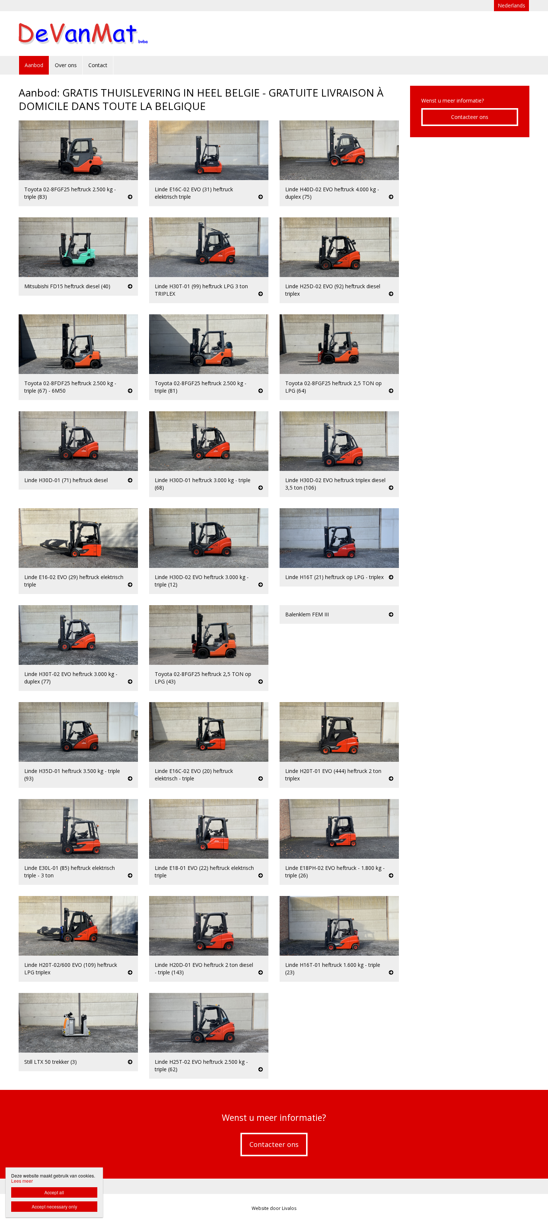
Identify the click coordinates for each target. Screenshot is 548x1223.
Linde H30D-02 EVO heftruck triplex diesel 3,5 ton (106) (335, 484)
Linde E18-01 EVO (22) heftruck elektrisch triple (204, 871)
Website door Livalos (274, 1208)
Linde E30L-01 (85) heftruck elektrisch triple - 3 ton (69, 871)
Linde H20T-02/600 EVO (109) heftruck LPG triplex (70, 968)
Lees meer (22, 1181)
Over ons (66, 65)
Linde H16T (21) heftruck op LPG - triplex (334, 577)
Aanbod (34, 65)
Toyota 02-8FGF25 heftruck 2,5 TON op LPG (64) (333, 387)
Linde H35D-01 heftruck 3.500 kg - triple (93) (72, 774)
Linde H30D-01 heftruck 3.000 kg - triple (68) (203, 484)
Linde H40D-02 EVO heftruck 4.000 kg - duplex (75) (332, 193)
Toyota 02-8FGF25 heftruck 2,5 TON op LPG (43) (203, 677)
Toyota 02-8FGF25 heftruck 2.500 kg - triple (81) (200, 387)
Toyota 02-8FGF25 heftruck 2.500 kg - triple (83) (70, 193)
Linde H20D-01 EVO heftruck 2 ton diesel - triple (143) (204, 968)
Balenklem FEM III (307, 614)
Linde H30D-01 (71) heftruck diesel (66, 480)
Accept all (54, 1192)
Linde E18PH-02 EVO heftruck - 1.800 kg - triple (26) (335, 871)
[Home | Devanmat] (94, 33)
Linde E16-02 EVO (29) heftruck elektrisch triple (73, 580)
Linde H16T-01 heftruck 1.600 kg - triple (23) (332, 968)
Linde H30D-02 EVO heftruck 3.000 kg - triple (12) (202, 580)
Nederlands (511, 5)
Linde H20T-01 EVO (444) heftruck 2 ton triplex (333, 774)
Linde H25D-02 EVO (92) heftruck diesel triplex (332, 290)
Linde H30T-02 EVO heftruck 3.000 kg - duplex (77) (70, 677)
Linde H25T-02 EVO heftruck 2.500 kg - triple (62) (201, 1065)
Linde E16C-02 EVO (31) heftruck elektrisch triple (194, 193)
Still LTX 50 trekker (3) (50, 1061)
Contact (97, 65)
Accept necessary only (54, 1206)
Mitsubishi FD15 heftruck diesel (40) (67, 286)
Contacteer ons (469, 116)
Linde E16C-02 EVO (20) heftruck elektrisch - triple (194, 774)
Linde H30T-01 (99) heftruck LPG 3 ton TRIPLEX (201, 290)
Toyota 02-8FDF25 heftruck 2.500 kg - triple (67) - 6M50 (70, 387)
